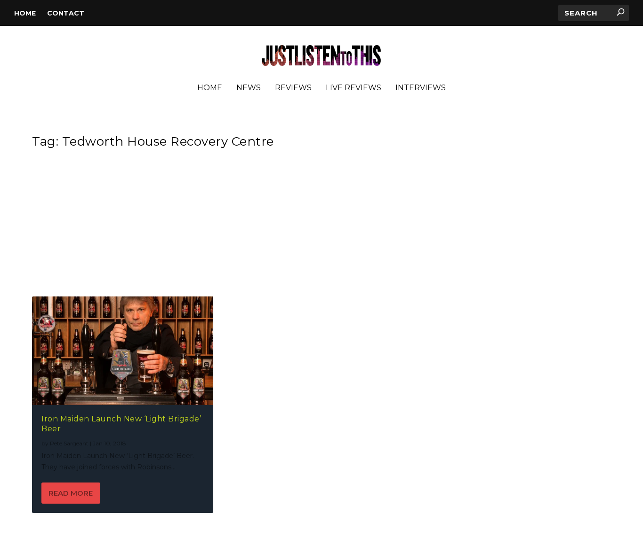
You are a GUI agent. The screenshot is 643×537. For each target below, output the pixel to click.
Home (25, 13)
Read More (70, 493)
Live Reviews (353, 88)
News (248, 88)
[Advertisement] (315, 225)
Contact (65, 13)
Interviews (420, 88)
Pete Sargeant (69, 443)
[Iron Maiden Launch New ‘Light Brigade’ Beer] (122, 350)
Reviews (293, 88)
